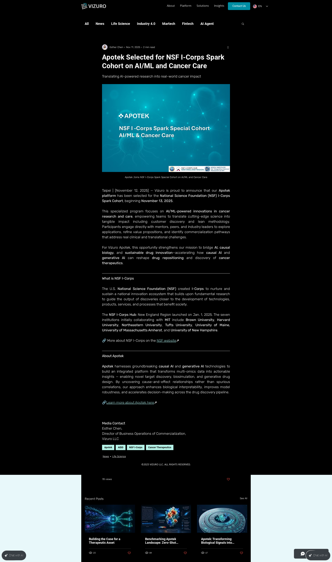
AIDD (120, 447)
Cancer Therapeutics (159, 447)
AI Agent (207, 24)
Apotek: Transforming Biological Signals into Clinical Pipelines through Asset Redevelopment (219, 540)
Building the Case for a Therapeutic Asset (104, 540)
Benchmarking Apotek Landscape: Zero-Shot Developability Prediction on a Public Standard (166, 540)
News (100, 24)
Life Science (120, 24)
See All (243, 498)
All (87, 24)
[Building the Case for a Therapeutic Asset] (110, 519)
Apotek (108, 447)
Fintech (187, 24)
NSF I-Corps (135, 447)
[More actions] (228, 47)
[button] (243, 23)
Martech (168, 24)
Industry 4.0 (146, 24)
